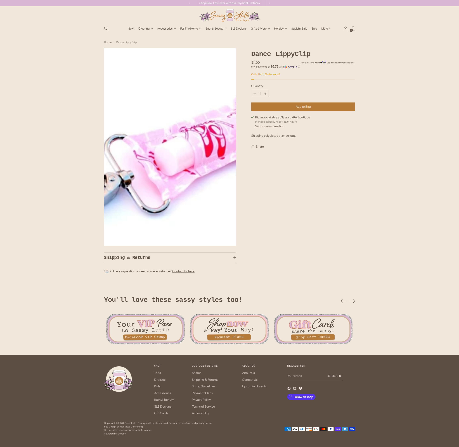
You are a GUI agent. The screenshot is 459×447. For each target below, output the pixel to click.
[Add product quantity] (265, 93)
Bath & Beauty (164, 399)
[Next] (269, 3)
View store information (269, 126)
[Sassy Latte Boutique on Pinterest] (301, 388)
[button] (303, 67)
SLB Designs (162, 406)
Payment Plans (202, 393)
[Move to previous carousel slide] (344, 301)
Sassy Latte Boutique (136, 423)
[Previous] (190, 3)
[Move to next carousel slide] (352, 301)
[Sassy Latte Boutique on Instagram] (295, 388)
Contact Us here (183, 271)
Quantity (257, 86)
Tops (157, 373)
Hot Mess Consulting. (131, 426)
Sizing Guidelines (204, 386)
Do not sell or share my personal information (128, 430)
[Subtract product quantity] (254, 93)
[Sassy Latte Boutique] (229, 15)
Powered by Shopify (115, 433)
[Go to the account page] (345, 28)
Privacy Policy (201, 399)
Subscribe (335, 375)
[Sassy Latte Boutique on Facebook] (289, 388)
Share (260, 147)
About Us (248, 373)
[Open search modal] (106, 28)
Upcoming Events (254, 386)
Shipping (257, 136)
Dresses (159, 379)
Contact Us (249, 379)
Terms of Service (203, 406)
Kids (157, 386)
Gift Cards (161, 413)
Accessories (162, 393)
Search (197, 373)
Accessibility (200, 413)
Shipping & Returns (205, 379)
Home (108, 42)
